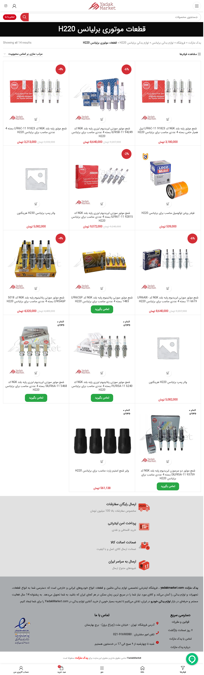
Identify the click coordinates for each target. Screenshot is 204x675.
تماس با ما (9, 17)
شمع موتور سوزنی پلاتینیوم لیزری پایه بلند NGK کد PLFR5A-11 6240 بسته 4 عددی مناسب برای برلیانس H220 (102, 386)
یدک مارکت (194, 43)
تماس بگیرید (102, 309)
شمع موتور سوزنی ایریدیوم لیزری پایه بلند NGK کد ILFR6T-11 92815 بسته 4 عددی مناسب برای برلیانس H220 (102, 217)
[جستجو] (24, 17)
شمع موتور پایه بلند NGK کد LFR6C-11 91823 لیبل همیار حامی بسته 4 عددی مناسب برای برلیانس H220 (168, 130)
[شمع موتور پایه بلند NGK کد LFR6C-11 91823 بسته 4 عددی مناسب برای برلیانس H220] (36, 94)
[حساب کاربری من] (14, 6)
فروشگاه (181, 43)
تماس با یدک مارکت (180, 639)
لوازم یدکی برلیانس (163, 43)
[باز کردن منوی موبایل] (197, 6)
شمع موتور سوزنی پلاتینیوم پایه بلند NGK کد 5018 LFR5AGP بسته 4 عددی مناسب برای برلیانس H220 (36, 299)
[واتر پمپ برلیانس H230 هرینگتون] (36, 178)
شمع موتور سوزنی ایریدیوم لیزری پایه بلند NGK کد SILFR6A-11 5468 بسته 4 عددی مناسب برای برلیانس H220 (36, 386)
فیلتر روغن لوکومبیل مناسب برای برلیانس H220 (168, 213)
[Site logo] (102, 6)
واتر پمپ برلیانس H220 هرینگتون (168, 382)
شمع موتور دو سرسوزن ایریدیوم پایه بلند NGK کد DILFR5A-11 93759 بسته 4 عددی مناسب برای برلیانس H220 (168, 475)
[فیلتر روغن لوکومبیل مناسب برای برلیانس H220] (168, 178)
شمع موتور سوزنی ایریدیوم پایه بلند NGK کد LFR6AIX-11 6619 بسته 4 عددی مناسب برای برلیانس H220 (167, 299)
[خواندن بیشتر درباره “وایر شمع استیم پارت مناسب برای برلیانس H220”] (102, 461)
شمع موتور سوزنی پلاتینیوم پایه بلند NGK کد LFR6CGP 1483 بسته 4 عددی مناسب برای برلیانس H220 (102, 299)
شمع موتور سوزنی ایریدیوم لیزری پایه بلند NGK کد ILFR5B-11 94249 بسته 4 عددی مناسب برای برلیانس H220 (102, 132)
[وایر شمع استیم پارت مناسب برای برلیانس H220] (102, 436)
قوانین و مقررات (180, 622)
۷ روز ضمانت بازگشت (180, 630)
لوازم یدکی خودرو (161, 601)
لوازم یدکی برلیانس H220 (134, 43)
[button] (168, 119)
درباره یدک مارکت (180, 647)
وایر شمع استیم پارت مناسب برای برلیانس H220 (102, 471)
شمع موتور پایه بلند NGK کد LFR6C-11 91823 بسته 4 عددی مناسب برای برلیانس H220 (36, 130)
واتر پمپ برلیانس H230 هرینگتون (36, 213)
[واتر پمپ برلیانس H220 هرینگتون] (168, 348)
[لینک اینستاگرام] (5, 6)
